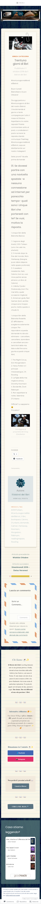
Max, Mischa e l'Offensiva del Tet (18, 839)
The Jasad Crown (12, 848)
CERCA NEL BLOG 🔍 (20, 806)
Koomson (15, 529)
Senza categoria (20, 56)
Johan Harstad (12, 841)
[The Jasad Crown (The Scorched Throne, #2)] (33, 852)
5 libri (23, 516)
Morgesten (16, 532)
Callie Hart (11, 866)
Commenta (23, 617)
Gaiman (14, 526)
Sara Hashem (11, 850)
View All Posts (20, 498)
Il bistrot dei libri (20, 494)
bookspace (16, 519)
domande (24, 523)
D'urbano (15, 523)
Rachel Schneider (12, 858)
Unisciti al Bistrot (20, 786)
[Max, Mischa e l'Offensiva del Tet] (33, 844)
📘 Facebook (20, 753)
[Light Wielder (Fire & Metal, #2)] (33, 861)
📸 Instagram (20, 759)
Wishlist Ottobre (20, 556)
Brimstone (10, 864)
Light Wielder (11, 856)
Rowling (14, 542)
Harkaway (23, 526)
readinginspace (17, 539)
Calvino (24, 519)
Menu (22, 3)
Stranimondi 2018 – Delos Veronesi (20, 567)
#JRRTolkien (16, 510)
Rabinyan (15, 535)
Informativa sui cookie (13, 895)
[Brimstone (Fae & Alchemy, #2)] (33, 869)
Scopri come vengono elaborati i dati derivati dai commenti (19, 632)
